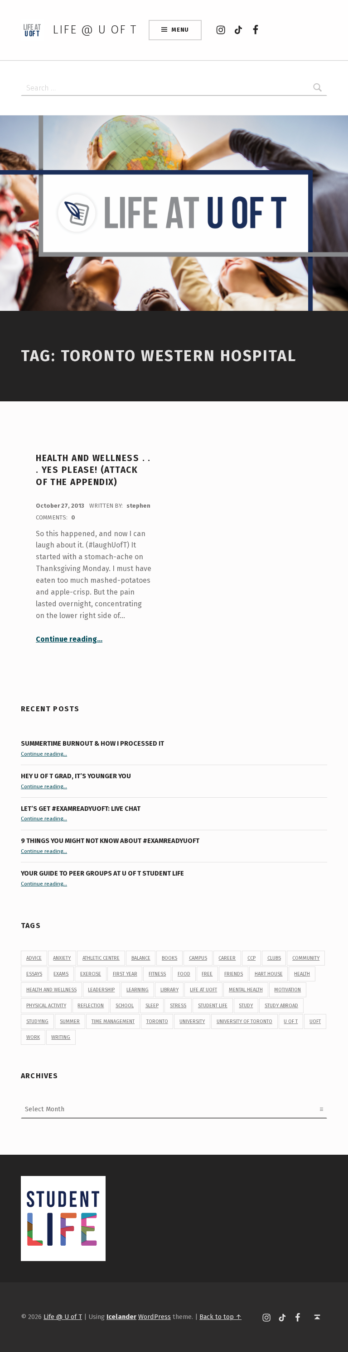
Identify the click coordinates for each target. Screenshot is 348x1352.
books (169, 958)
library (169, 990)
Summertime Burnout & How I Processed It (92, 743)
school (125, 1006)
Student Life (212, 1006)
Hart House (269, 974)
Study (246, 1006)
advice (34, 958)
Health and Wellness (51, 990)
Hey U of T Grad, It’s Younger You (76, 776)
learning (137, 990)
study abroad (281, 1006)
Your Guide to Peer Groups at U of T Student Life (102, 873)
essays (34, 974)
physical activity (46, 1006)
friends (233, 974)
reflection (90, 1006)
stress (178, 1006)
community (305, 958)
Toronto (157, 1021)
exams (60, 974)
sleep (152, 1006)
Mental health (246, 990)
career (227, 958)
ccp (251, 958)
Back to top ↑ (220, 1317)
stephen (138, 505)
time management (113, 1021)
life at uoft (203, 990)
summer (70, 1021)
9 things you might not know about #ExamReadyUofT (110, 841)
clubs (274, 958)
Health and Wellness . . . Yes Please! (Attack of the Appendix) (93, 470)
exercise (90, 974)
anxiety (62, 958)
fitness (157, 974)
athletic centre (101, 958)
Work (33, 1037)
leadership (101, 990)
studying (37, 1021)
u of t (291, 1021)
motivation (287, 990)
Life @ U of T (95, 30)
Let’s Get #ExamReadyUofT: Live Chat (80, 809)
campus (198, 958)
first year (125, 974)
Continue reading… (69, 639)
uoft (315, 1021)
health (302, 974)
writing (60, 1037)
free (207, 974)
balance (140, 958)
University (192, 1021)
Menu (180, 29)
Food (184, 974)
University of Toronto (244, 1021)
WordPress (154, 1317)
